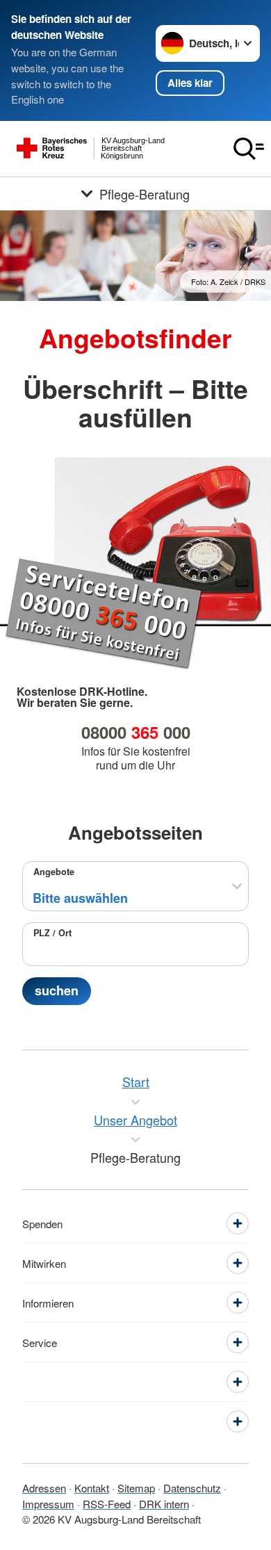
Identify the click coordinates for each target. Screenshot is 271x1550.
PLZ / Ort (52, 933)
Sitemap (136, 1487)
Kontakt (91, 1487)
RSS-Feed (107, 1503)
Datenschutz (192, 1487)
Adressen (44, 1487)
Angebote (53, 871)
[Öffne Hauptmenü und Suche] (248, 148)
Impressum (48, 1503)
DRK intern (164, 1503)
